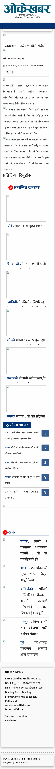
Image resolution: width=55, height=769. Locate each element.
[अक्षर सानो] (7, 71)
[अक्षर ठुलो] (11, 71)
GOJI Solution (22, 762)
